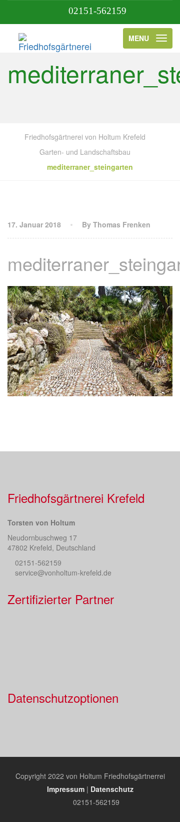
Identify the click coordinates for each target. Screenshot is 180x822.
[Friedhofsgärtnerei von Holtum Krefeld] (56, 38)
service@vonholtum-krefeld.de (63, 573)
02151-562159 (97, 11)
